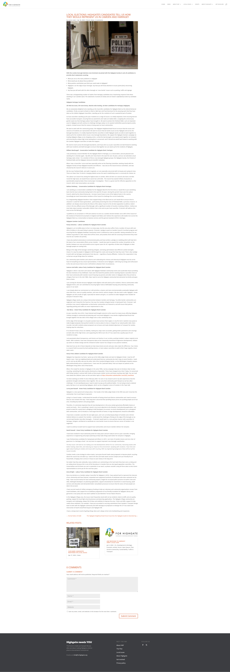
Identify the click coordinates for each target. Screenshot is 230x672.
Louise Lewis (72, 20)
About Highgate (206, 4)
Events (197, 4)
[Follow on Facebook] (142, 644)
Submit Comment (128, 616)
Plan (132, 547)
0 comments (99, 20)
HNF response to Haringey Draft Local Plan (116, 541)
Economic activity (112, 547)
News (169, 4)
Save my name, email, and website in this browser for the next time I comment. (93, 611)
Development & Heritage (124, 545)
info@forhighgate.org (80, 655)
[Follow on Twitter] (146, 644)
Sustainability (123, 549)
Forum (88, 20)
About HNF (176, 4)
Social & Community (113, 549)
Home (163, 4)
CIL (115, 545)
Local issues (187, 4)
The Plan (119, 649)
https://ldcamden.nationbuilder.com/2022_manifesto (118, 375)
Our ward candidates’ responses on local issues (77, 551)
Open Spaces (126, 547)
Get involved (220, 4)
